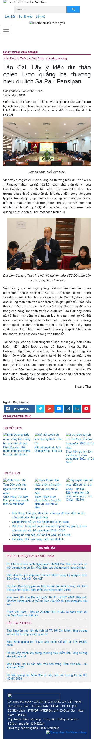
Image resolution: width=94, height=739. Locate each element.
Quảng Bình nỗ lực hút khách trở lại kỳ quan (40, 521)
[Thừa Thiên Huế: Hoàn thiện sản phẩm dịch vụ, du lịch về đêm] (49, 486)
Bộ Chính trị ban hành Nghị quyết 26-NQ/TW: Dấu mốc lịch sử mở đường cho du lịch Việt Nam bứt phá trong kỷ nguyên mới (47, 565)
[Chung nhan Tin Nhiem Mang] (66, 732)
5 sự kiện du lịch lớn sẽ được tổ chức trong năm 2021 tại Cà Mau (80, 457)
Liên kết (10, 16)
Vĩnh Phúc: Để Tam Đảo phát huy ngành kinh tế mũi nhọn (16, 500)
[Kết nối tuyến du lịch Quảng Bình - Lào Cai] (49, 439)
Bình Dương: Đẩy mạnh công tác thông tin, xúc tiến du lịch (16, 451)
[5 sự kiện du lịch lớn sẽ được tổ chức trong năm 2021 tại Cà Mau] (80, 441)
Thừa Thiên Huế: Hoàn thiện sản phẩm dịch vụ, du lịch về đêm (48, 502)
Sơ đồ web (25, 16)
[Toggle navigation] (6, 29)
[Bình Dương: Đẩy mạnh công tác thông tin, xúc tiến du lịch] (17, 439)
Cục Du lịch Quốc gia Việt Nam (24, 58)
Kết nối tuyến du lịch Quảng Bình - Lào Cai (48, 449)
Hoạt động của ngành (20, 52)
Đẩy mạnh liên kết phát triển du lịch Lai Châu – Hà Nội (79, 496)
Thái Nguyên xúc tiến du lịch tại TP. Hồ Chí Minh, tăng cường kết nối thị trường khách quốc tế (47, 632)
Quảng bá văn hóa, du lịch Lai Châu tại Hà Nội (41, 535)
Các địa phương (56, 58)
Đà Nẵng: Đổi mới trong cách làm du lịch (38, 539)
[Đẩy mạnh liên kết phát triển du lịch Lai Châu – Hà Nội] (80, 484)
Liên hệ (40, 16)
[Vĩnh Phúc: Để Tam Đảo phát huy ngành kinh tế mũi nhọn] (17, 486)
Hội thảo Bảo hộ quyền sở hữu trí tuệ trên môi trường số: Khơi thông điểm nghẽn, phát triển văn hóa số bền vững (47, 588)
